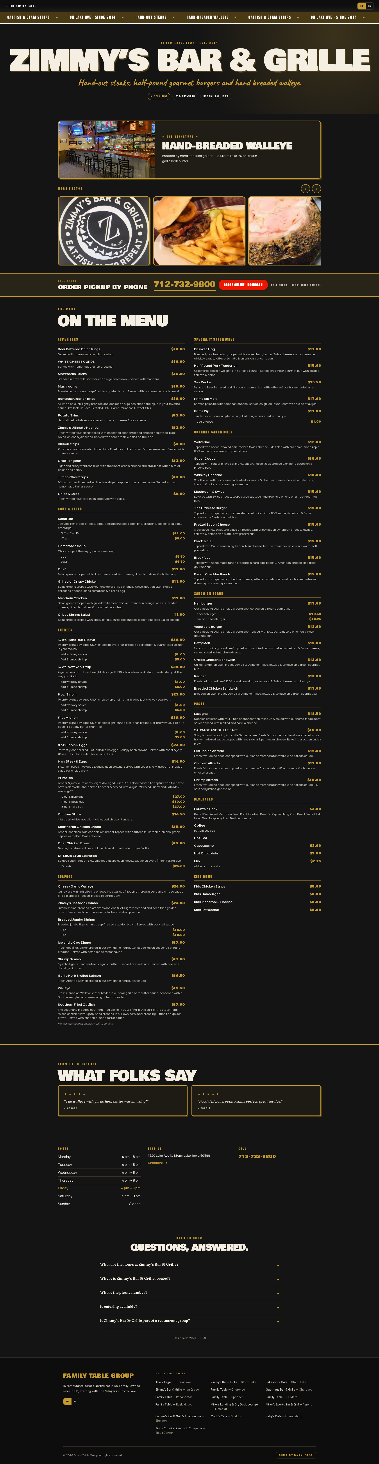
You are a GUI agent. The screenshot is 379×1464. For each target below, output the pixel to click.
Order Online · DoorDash (243, 285)
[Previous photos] (305, 188)
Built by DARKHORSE (296, 1455)
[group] (189, 231)
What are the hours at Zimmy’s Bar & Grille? (139, 1264)
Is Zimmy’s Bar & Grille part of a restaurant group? (145, 1320)
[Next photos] (316, 188)
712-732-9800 (185, 96)
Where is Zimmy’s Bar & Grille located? (135, 1278)
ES (369, 6)
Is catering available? (118, 1306)
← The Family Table (20, 6)
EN (361, 6)
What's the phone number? (123, 1292)
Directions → (157, 1162)
